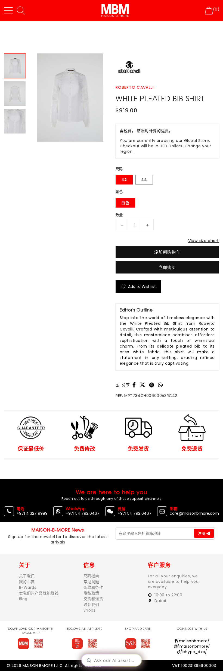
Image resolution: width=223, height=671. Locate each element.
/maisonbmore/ (193, 641)
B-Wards (27, 587)
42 (124, 179)
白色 (125, 202)
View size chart (203, 240)
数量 (119, 214)
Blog (23, 599)
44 (144, 179)
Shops (89, 610)
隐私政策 (91, 593)
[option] (70, 97)
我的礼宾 (27, 581)
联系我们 (91, 604)
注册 (202, 533)
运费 (165, 130)
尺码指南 (91, 576)
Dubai (159, 600)
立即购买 (167, 267)
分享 (126, 385)
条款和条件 (93, 587)
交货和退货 (93, 599)
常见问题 (91, 581)
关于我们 (27, 576)
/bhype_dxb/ (193, 651)
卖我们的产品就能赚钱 (39, 593)
